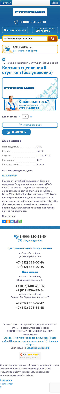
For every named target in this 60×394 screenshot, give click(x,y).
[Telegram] (12, 221)
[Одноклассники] (8, 221)
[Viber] (16, 221)
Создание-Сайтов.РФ (38, 347)
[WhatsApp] (20, 221)
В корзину (19, 132)
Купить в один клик (32, 125)
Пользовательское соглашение (27, 341)
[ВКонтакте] (4, 221)
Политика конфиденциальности (31, 337)
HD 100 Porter (9, 175)
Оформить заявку (15, 30)
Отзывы (7, 337)
